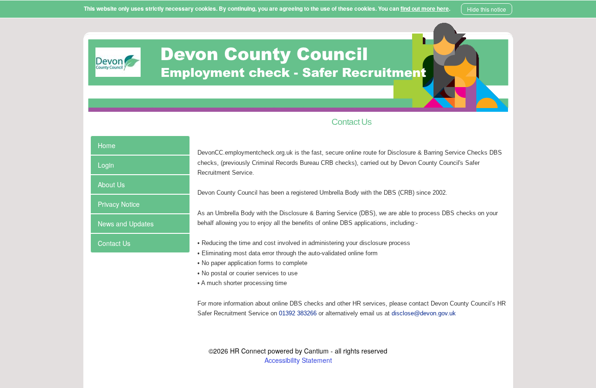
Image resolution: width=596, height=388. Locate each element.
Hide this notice (486, 9)
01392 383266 (298, 313)
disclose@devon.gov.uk (424, 313)
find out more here (424, 8)
